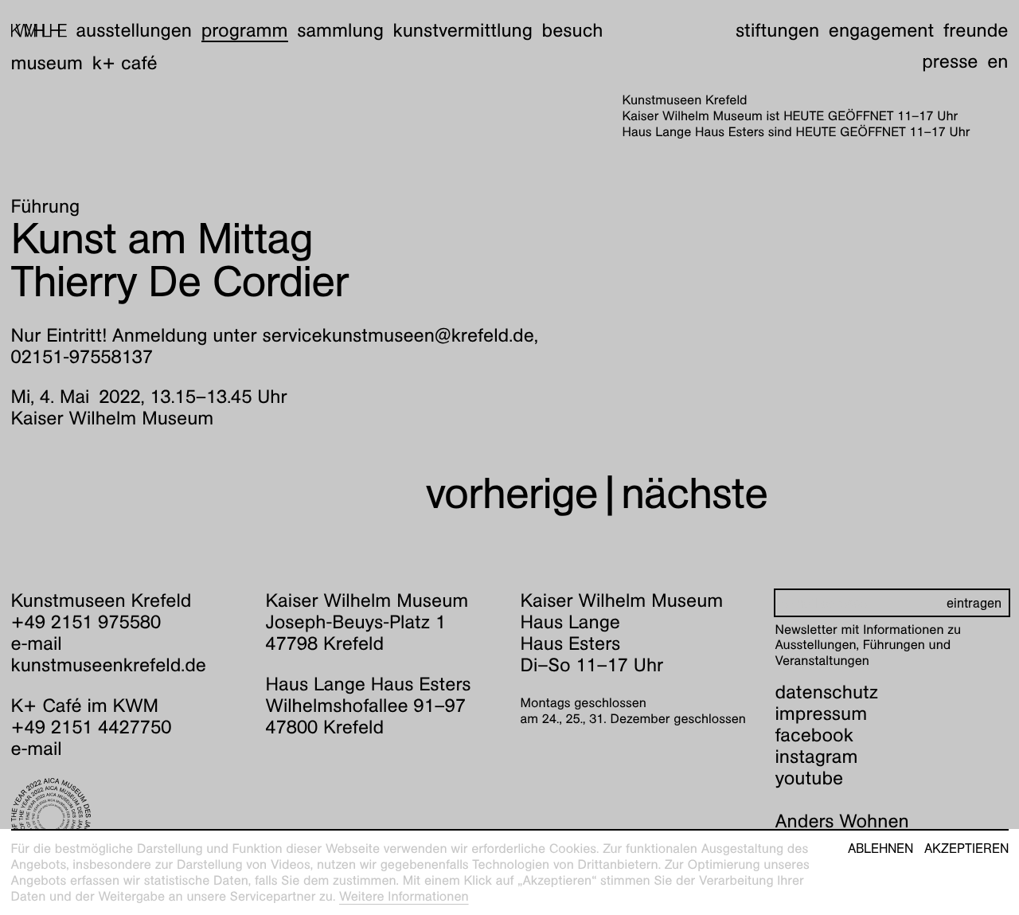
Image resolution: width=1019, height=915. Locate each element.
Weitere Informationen (404, 896)
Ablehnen (880, 849)
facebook (814, 735)
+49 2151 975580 (86, 622)
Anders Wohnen (842, 821)
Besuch (572, 30)
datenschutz (827, 692)
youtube (809, 778)
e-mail (36, 643)
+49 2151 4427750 (91, 727)
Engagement (881, 30)
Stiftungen (777, 30)
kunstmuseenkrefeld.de (108, 665)
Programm (244, 30)
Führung (45, 206)
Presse (950, 61)
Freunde (976, 30)
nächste (694, 493)
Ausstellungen (134, 30)
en (997, 61)
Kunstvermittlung (463, 30)
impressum (821, 713)
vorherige (512, 493)
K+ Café (125, 63)
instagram (816, 756)
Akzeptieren (966, 849)
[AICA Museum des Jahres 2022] (127, 818)
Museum (47, 63)
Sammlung (340, 30)
